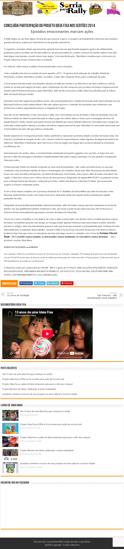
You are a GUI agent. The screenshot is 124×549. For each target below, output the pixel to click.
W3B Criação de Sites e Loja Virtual (74, 541)
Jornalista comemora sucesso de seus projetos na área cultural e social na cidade (39, 394)
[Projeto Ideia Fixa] (62, 8)
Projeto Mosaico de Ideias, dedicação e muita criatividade (29, 389)
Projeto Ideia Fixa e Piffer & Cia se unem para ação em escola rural (33, 379)
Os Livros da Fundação (18, 294)
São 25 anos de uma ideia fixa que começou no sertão (27, 374)
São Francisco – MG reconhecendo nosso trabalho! (102, 295)
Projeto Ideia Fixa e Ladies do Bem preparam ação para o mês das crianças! (37, 384)
